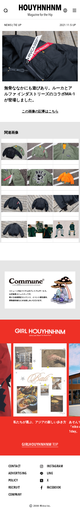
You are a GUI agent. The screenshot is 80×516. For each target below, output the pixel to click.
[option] (40, 384)
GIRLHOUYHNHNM (40, 445)
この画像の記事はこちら (40, 111)
